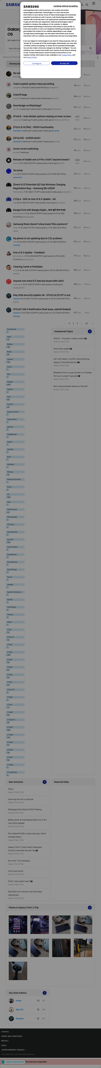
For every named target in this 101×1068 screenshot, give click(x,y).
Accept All (64, 64)
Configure (36, 64)
